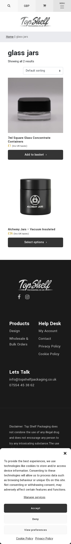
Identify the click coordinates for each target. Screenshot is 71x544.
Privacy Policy (44, 539)
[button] (65, 453)
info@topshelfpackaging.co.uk (32, 379)
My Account (47, 330)
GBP (26, 5)
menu (62, 3)
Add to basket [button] (34, 155)
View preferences (35, 530)
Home (10, 37)
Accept (35, 508)
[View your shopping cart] (44, 6)
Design (14, 330)
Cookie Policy (24, 539)
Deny (35, 519)
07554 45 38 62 (21, 385)
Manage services (34, 497)
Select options (34, 242)
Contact (44, 338)
